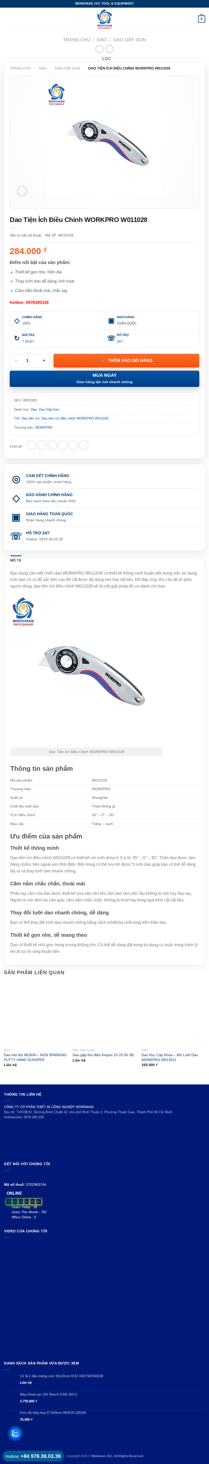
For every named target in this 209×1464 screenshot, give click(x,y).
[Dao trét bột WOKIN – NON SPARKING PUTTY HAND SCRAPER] (36, 1013)
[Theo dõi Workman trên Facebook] (7, 1176)
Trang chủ (76, 39)
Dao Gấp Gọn (129, 39)
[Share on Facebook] (42, 445)
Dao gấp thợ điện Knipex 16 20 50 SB (103, 1055)
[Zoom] (22, 191)
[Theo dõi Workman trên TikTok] (18, 1176)
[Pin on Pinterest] (73, 445)
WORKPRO (44, 427)
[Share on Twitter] (52, 445)
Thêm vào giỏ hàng (130, 360)
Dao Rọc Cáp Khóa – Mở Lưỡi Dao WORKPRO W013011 (169, 1057)
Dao (102, 39)
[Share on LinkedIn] (83, 445)
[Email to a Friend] (63, 445)
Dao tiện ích (31, 418)
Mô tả (15, 560)
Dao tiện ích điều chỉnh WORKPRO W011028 (75, 418)
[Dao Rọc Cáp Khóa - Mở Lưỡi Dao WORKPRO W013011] (173, 1013)
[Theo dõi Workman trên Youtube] (13, 1176)
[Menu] (7, 19)
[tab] (15, 560)
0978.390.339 (34, 1117)
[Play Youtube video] (104, 1298)
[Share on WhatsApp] (31, 445)
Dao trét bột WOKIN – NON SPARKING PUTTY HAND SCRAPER (35, 1057)
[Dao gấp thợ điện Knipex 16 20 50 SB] (104, 1013)
